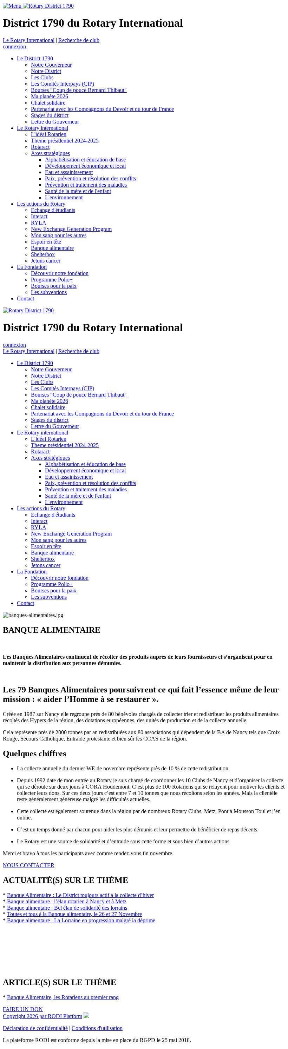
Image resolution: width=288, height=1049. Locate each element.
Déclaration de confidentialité (35, 1028)
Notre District (46, 71)
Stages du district (49, 115)
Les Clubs (42, 77)
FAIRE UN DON (23, 1009)
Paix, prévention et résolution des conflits (90, 178)
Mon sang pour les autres (58, 235)
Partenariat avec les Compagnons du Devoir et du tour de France (102, 109)
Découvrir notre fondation (60, 273)
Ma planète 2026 (49, 96)
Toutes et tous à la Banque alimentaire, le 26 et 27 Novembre (74, 914)
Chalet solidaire (48, 103)
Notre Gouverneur (51, 65)
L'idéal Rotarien (48, 134)
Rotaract (40, 147)
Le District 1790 (35, 58)
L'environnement (64, 197)
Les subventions (49, 292)
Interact (39, 216)
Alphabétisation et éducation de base (85, 159)
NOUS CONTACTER (28, 865)
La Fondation (32, 267)
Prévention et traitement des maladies (86, 185)
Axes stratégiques (50, 153)
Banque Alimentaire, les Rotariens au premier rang (63, 997)
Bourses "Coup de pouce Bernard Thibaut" (79, 90)
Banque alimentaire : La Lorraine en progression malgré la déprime (81, 920)
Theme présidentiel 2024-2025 (65, 141)
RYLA (38, 223)
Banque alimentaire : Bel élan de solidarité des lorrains (67, 908)
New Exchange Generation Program (71, 229)
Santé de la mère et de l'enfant (78, 191)
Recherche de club (78, 40)
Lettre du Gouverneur (55, 122)
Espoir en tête (46, 242)
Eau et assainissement (69, 172)
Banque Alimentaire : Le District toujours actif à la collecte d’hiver (80, 895)
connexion (14, 46)
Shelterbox (43, 254)
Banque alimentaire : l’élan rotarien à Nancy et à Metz (66, 901)
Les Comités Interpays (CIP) (62, 84)
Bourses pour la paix (54, 286)
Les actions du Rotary (41, 204)
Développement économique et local (85, 166)
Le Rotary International (28, 40)
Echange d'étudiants (53, 210)
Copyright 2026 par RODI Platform (42, 1016)
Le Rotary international (42, 128)
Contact (25, 298)
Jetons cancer (45, 261)
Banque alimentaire (52, 248)
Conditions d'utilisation (97, 1028)
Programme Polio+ (52, 280)
